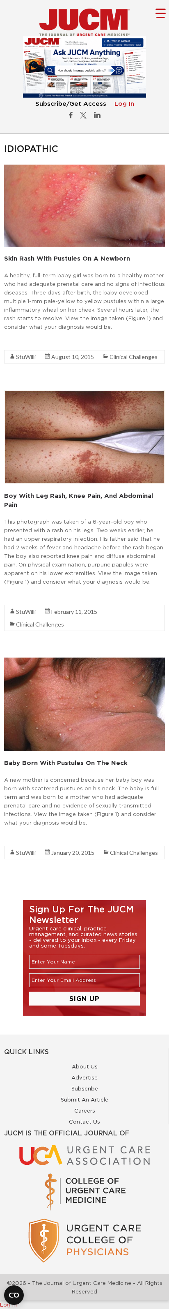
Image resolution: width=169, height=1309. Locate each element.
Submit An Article (84, 1099)
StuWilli (26, 356)
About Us (85, 1066)
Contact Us (84, 1121)
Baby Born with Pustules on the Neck (66, 762)
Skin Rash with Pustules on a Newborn (67, 258)
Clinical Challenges (134, 356)
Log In (124, 104)
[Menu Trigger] (160, 13)
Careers (84, 1110)
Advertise (84, 1077)
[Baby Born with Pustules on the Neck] (84, 662)
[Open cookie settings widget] (14, 1295)
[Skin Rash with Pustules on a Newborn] (84, 169)
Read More (18, 341)
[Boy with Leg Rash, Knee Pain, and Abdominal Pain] (84, 394)
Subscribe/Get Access (70, 104)
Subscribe (84, 1088)
